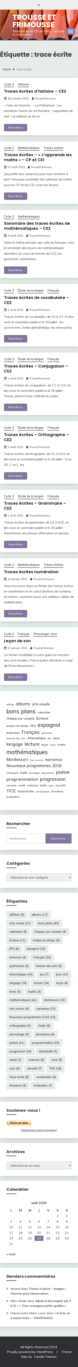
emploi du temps (17, 726)
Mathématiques (29, 148)
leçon (44, 744)
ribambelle (11, 785)
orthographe (12, 773)
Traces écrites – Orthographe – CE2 (36, 437)
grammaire (46, 733)
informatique (36, 738)
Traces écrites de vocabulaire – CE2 (36, 300)
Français (53, 290)
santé (21, 785)
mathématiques (27, 751)
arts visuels (41, 704)
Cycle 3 (9, 84)
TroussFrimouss (45, 98)
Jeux (56, 738)
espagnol (49, 724)
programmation (22, 779)
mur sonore (36, 759)
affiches (10, 704)
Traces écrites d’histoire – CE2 (35, 91)
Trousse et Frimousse (34, 21)
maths (61, 744)
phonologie (34, 773)
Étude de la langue (31, 290)
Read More (15, 127)
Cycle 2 (9, 148)
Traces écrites (53, 148)
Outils (23, 773)
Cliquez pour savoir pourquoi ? (39, 1130)
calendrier (43, 712)
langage (14, 744)
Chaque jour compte (20, 718)
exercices (13, 733)
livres (52, 744)
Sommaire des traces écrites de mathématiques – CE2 (37, 226)
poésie (63, 772)
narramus (53, 759)
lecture (32, 744)
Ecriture (42, 718)
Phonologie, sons (45, 634)
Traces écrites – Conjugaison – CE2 (36, 368)
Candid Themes (45, 1357)
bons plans (21, 711)
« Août (11, 1254)
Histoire (23, 84)
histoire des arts (16, 738)
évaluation (13, 796)
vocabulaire (42, 791)
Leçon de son (17, 641)
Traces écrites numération (31, 572)
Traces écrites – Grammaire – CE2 (35, 505)
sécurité (60, 785)
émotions (57, 791)
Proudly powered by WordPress (30, 1352)
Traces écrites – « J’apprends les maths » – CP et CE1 (38, 157)
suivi (51, 785)
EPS (33, 726)
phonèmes (47, 772)
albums (23, 703)
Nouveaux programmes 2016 (34, 765)
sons (43, 785)
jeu (49, 738)
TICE (11, 790)
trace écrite (26, 791)
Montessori (17, 759)
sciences (32, 785)
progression (53, 779)
